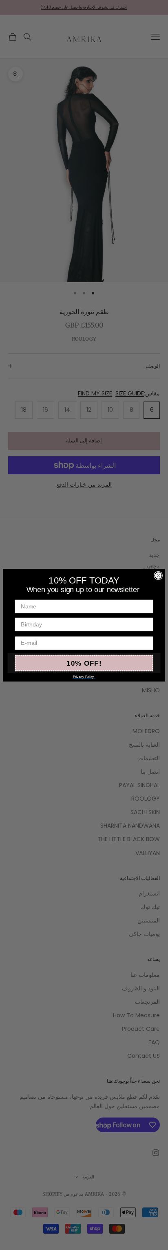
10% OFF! (83, 663)
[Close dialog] (158, 575)
